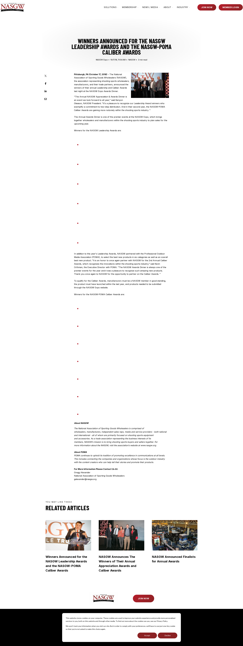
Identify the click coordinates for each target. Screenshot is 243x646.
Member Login (230, 7)
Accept (147, 635)
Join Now (206, 7)
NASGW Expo (102, 60)
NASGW (131, 60)
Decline (168, 635)
